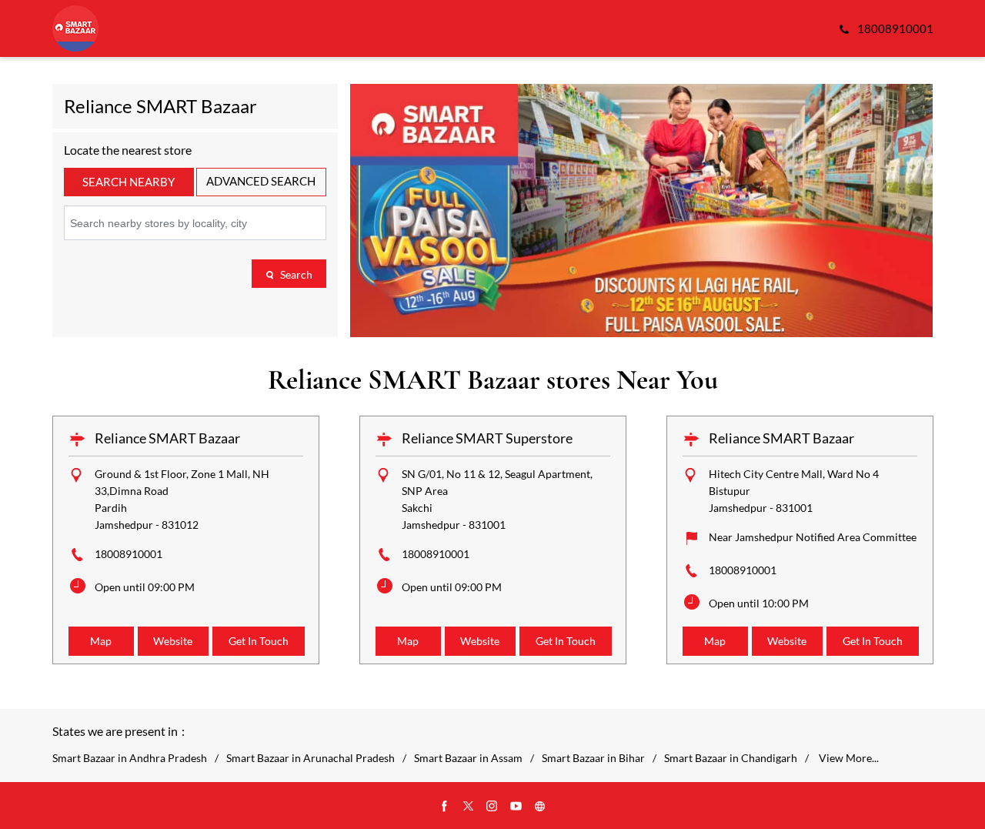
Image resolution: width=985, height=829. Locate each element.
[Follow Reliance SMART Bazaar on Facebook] (445, 806)
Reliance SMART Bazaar (167, 438)
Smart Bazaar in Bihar (593, 758)
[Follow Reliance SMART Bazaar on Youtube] (516, 806)
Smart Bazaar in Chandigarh (730, 758)
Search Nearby (128, 182)
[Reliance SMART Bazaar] (75, 28)
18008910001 (128, 553)
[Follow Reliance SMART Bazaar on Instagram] (492, 806)
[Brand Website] (540, 806)
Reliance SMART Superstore (487, 438)
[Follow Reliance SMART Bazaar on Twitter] (468, 806)
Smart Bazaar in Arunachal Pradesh (310, 758)
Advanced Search (261, 181)
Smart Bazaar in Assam (468, 758)
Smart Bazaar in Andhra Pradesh (129, 758)
